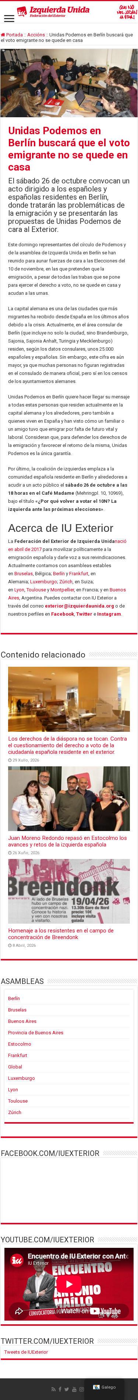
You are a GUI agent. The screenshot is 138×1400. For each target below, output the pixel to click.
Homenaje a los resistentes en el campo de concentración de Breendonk (61, 934)
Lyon (19, 589)
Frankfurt (78, 573)
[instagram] (82, 1389)
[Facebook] (60, 1389)
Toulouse (36, 589)
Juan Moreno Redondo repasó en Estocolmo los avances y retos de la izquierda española (67, 841)
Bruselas (23, 573)
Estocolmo (19, 1044)
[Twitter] (67, 1389)
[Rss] (53, 1389)
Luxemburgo (43, 581)
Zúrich (65, 581)
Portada (14, 34)
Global (15, 1067)
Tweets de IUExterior (26, 1352)
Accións (36, 34)
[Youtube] (74, 1389)
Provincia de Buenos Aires (35, 1032)
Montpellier (62, 589)
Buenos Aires (22, 1021)
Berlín (59, 573)
